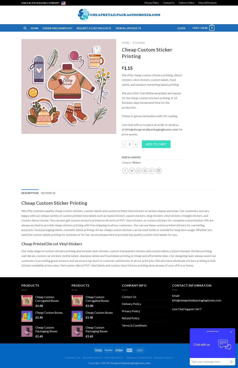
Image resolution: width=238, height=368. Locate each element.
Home (34, 28)
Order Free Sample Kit (57, 28)
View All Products (207, 2)
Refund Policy (130, 318)
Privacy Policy (152, 2)
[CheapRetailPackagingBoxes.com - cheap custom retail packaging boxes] (119, 15)
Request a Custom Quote (94, 28)
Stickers (139, 42)
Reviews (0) (48, 193)
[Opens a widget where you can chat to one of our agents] (212, 347)
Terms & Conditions (134, 325)
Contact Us (168, 2)
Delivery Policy (186, 2)
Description (29, 193)
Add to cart (156, 144)
